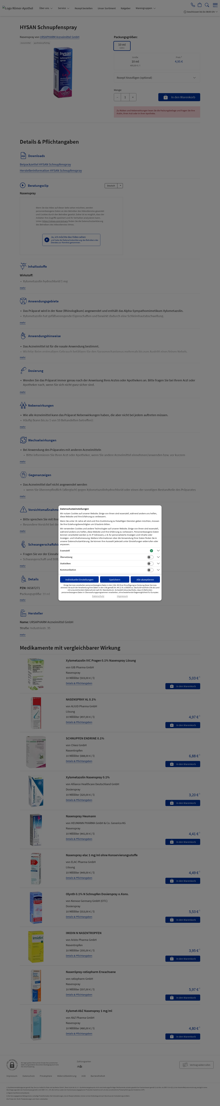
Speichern (114, 579)
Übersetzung (66, 557)
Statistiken (65, 563)
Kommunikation (68, 569)
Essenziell (65, 550)
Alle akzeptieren (145, 579)
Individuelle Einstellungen (79, 579)
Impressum (122, 596)
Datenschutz (98, 596)
